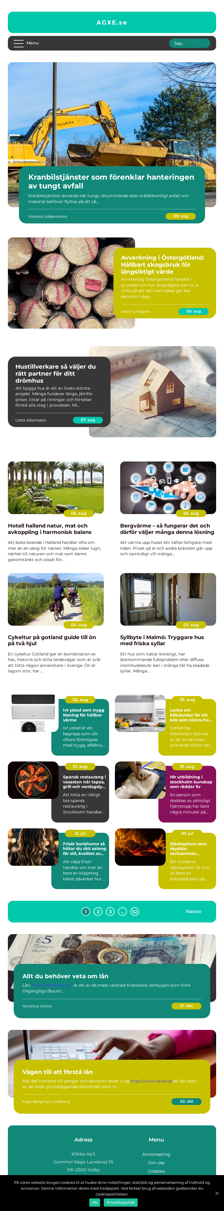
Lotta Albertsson (30, 420)
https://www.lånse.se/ (151, 1081)
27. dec (186, 1005)
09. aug (181, 216)
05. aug (79, 513)
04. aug (79, 624)
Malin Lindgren (135, 311)
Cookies (156, 1171)
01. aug (80, 766)
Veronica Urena (37, 1006)
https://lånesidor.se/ (51, 985)
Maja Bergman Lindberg (46, 1101)
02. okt (186, 1101)
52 (134, 912)
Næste (194, 911)
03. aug (191, 624)
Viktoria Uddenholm (47, 216)
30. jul (187, 833)
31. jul (80, 833)
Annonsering (156, 1154)
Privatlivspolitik (121, 1202)
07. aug (88, 419)
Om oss (156, 1162)
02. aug (80, 699)
